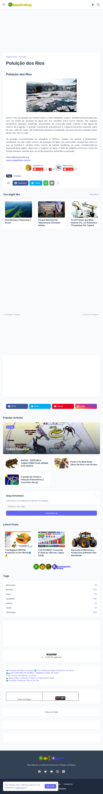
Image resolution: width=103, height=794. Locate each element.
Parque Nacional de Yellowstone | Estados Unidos (49, 223)
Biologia (51, 589)
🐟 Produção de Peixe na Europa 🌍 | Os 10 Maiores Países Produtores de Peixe (39, 670)
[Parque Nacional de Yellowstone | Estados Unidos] (51, 209)
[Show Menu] (4, 4)
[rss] (63, 771)
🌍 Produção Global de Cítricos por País (22, 680)
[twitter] (45, 771)
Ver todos (94, 194)
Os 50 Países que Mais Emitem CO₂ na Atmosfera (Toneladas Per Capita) (84, 223)
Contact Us (68, 784)
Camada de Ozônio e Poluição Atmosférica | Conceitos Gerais (32, 479)
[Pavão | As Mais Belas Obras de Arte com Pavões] (61, 463)
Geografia (51, 599)
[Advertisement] (51, 30)
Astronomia (51, 585)
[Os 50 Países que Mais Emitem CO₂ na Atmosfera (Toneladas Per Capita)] (84, 209)
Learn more (20, 788)
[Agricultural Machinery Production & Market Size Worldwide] (84, 539)
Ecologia (22, 57)
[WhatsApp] (45, 183)
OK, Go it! (50, 786)
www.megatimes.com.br (18, 160)
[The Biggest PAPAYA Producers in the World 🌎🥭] (18, 539)
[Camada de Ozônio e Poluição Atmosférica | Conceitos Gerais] (12, 480)
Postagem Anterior (12, 314)
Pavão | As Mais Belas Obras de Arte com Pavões (83, 463)
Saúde (51, 608)
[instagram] (57, 771)
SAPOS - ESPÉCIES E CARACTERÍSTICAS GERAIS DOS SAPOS (34, 463)
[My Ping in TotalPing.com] (51, 655)
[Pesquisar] (98, 4)
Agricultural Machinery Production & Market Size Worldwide (83, 553)
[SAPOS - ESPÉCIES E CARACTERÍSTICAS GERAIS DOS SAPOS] (12, 463)
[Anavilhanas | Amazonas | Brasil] (18, 209)
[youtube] (51, 771)
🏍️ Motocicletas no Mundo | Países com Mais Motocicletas (30, 678)
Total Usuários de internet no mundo (21, 675)
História (51, 603)
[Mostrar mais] (57, 183)
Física (51, 594)
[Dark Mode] (92, 4)
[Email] (51, 183)
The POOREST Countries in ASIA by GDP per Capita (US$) (51, 553)
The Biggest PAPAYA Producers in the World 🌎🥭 (18, 553)
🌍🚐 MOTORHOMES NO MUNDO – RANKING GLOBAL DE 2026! (32, 673)
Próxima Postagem (90, 314)
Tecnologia (51, 612)
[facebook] (39, 771)
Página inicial (11, 57)
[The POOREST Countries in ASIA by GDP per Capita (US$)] (51, 539)
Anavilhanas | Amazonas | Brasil (18, 221)
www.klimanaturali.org (17, 157)
